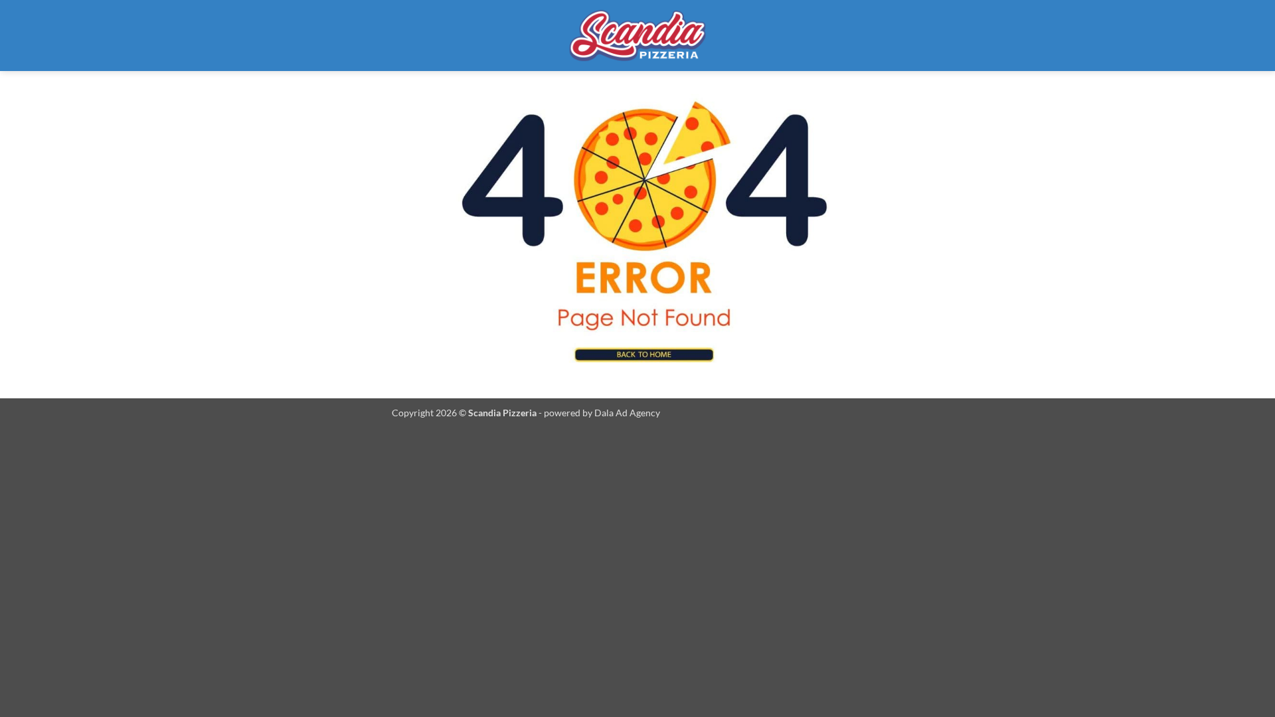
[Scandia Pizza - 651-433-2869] (637, 35)
